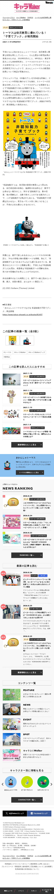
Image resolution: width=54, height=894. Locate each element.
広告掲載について (37, 866)
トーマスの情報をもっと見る (29, 472)
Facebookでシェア (41, 813)
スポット (34, 891)
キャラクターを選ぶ (47, 890)
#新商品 (7, 357)
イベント (21, 891)
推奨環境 (34, 864)
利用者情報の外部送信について (26, 869)
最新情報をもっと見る (27, 445)
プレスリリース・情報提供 (11, 866)
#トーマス (7, 352)
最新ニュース (8, 891)
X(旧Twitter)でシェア (16, 813)
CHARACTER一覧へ (27, 800)
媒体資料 (26, 866)
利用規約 (8, 864)
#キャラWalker (20, 352)
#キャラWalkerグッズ (37, 352)
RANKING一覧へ (27, 555)
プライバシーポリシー (21, 864)
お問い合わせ (43, 864)
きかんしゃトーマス (16, 27)
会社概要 (48, 866)
